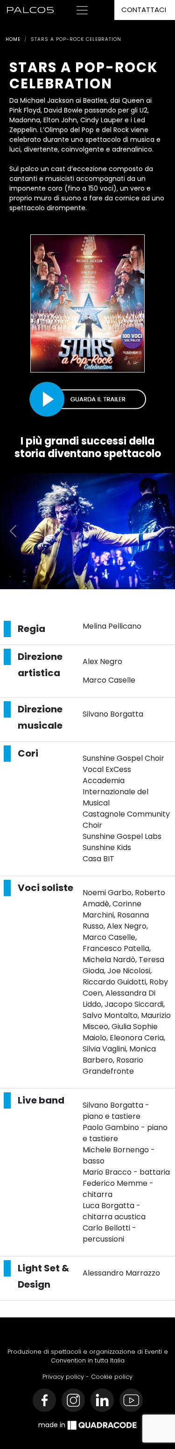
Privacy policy (63, 1377)
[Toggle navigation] (82, 10)
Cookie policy (112, 1377)
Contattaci (143, 9)
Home (13, 39)
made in (52, 1424)
